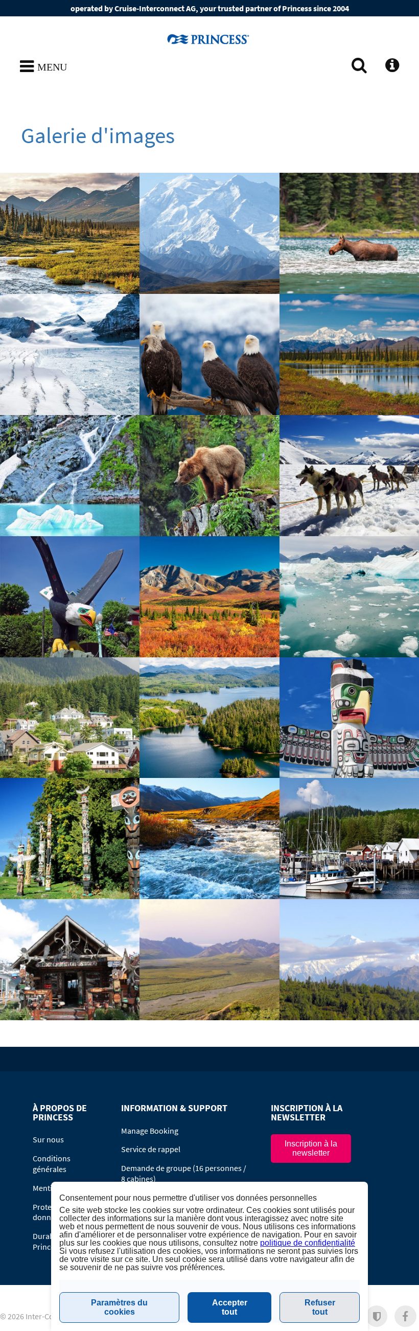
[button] (377, 1316)
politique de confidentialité (307, 1242)
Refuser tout (320, 1307)
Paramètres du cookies (119, 1307)
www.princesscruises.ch (209, 39)
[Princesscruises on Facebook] (405, 1316)
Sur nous (48, 1139)
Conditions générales (52, 1163)
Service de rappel (150, 1149)
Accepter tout (229, 1307)
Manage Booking (149, 1131)
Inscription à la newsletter (311, 1148)
